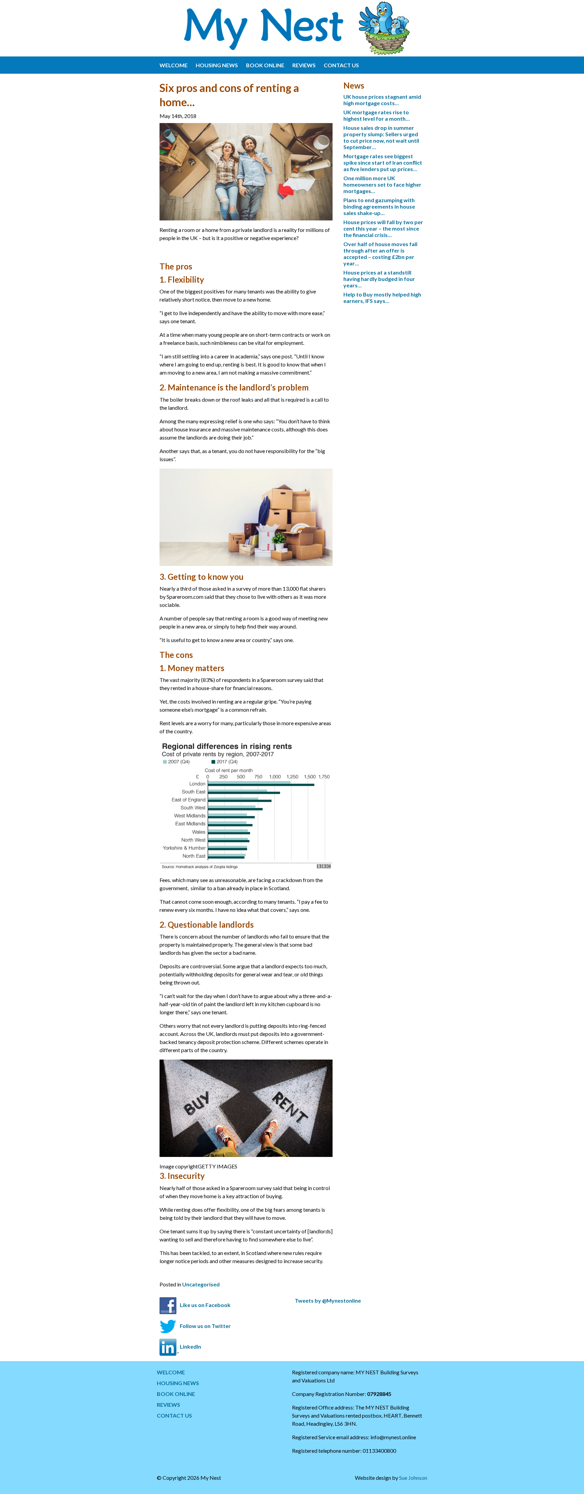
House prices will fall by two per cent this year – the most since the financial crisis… (383, 228)
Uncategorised (201, 1284)
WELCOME (174, 65)
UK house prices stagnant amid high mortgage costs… (382, 99)
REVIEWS (304, 65)
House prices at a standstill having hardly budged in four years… (379, 278)
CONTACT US (341, 65)
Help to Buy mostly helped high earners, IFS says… (382, 297)
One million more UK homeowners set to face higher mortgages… (382, 184)
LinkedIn (190, 1346)
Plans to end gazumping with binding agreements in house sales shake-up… (379, 206)
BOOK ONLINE (265, 65)
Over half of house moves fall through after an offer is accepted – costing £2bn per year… (380, 253)
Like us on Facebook (205, 1305)
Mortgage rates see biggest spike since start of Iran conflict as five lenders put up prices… (382, 162)
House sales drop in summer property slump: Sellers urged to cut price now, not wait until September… (381, 137)
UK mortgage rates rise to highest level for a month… (376, 115)
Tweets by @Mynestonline (328, 1300)
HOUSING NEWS (217, 65)
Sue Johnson (413, 1477)
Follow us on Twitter (205, 1325)
